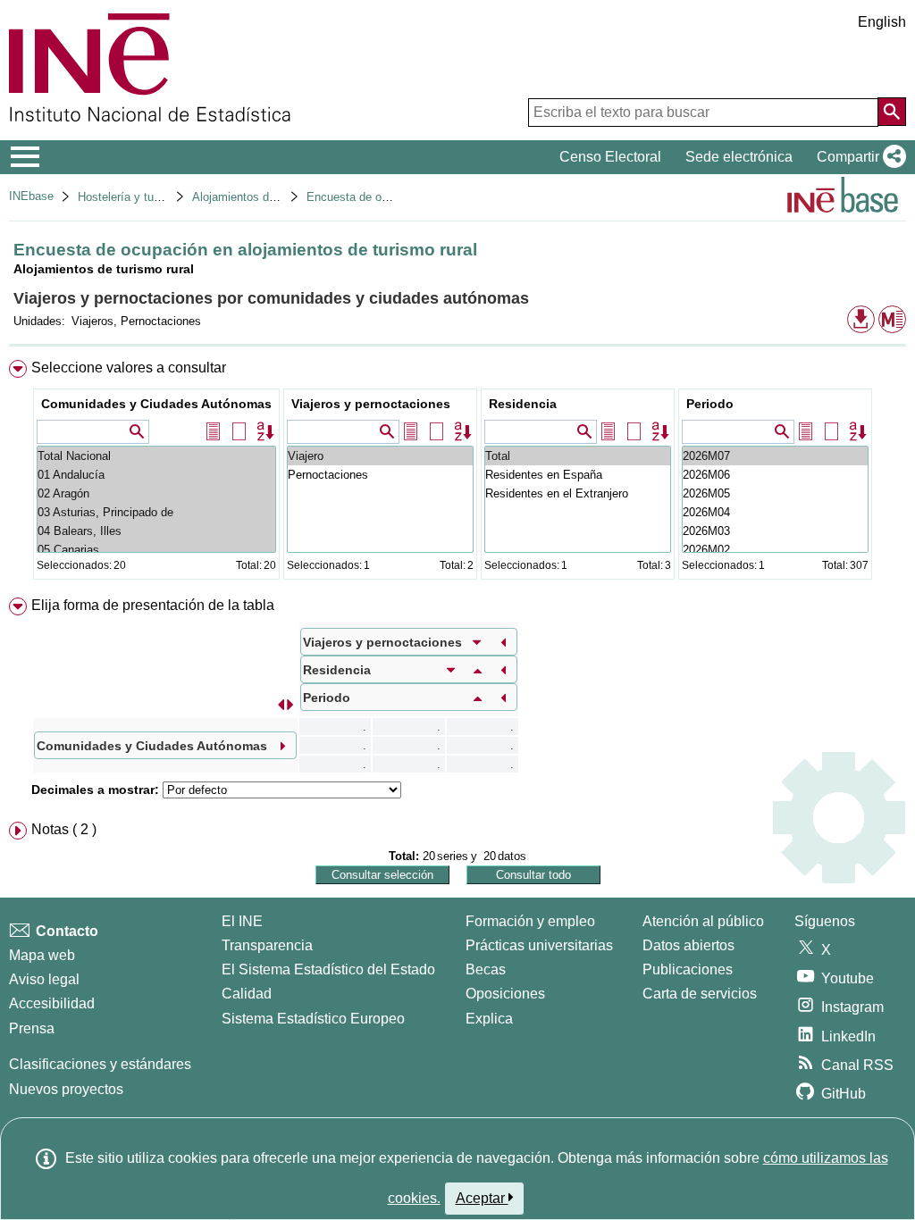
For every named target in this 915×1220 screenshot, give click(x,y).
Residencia (523, 404)
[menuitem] (457, 473)
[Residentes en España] (577, 474)
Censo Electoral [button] (610, 156)
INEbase (31, 196)
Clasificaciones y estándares (100, 1064)
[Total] (577, 456)
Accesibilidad (52, 1003)
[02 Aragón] (156, 493)
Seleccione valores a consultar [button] (128, 367)
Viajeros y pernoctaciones (370, 404)
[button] (858, 157)
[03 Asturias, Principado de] (156, 512)
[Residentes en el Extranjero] (577, 493)
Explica (489, 1018)
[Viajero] (380, 456)
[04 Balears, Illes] (156, 531)
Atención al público (703, 921)
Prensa (32, 1028)
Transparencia (267, 945)
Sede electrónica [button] (739, 156)
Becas (486, 969)
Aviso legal (44, 979)
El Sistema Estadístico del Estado (328, 969)
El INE (242, 921)
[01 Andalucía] (156, 474)
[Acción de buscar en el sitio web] (891, 111)
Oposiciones (505, 993)
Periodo (710, 404)
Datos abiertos (688, 945)
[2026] (775, 456)
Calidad (247, 993)
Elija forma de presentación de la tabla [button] (152, 605)
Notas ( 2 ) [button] (64, 829)
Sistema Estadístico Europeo (313, 1018)
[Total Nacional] (156, 456)
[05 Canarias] (156, 549)
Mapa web (42, 955)
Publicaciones (687, 969)
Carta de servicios (699, 993)
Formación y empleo (530, 921)
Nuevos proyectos (66, 1089)
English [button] (882, 21)
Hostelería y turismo (130, 197)
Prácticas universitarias (539, 945)
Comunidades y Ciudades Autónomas (156, 404)
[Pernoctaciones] (380, 474)
